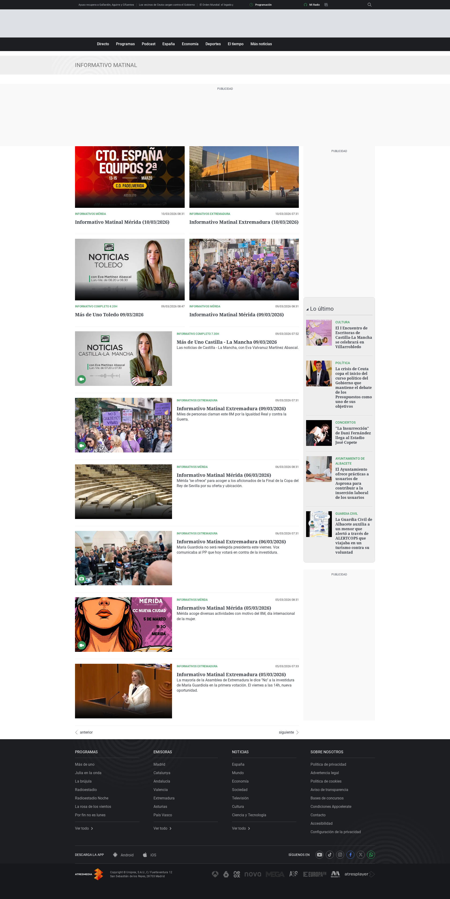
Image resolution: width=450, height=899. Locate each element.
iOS (153, 855)
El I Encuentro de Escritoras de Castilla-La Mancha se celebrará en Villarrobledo (353, 337)
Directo (103, 44)
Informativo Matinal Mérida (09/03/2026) (236, 314)
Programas (125, 44)
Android (127, 855)
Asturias (160, 806)
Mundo (238, 773)
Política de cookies (326, 781)
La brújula (83, 781)
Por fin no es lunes (90, 815)
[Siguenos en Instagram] (340, 855)
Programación (263, 4)
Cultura (238, 806)
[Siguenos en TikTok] (330, 855)
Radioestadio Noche (91, 798)
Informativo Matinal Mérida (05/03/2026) (224, 608)
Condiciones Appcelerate (331, 806)
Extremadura (164, 798)
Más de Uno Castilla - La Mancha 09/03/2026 (227, 342)
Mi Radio (314, 4)
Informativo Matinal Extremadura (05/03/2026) (231, 674)
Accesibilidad (322, 823)
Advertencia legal (325, 773)
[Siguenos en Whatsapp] (371, 855)
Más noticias (261, 44)
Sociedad (240, 789)
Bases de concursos (327, 798)
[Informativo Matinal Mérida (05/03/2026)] (123, 624)
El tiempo (236, 44)
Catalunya (162, 773)
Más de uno (84, 764)
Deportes (213, 44)
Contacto (318, 815)
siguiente (286, 732)
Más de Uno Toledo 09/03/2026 (109, 314)
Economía (190, 44)
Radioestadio (86, 789)
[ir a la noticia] (319, 333)
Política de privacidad (328, 764)
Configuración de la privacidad (336, 832)
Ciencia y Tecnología (249, 815)
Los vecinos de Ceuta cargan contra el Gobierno (167, 5)
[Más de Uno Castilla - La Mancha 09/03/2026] (123, 358)
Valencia (161, 789)
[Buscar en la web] (369, 4)
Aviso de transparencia (329, 789)
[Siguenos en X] (361, 855)
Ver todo (82, 828)
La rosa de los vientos (93, 806)
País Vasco (163, 815)
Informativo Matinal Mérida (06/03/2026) (224, 475)
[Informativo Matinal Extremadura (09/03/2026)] (123, 425)
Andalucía (162, 781)
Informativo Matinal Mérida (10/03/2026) (122, 222)
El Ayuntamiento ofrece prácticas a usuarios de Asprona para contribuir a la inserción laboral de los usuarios (352, 483)
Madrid (159, 764)
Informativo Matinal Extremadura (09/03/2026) (231, 408)
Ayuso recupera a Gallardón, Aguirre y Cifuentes (106, 5)
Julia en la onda (88, 773)
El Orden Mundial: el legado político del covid (226, 5)
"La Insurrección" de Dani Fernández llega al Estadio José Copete (353, 435)
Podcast (148, 44)
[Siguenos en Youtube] (319, 855)
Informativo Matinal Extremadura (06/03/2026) (231, 541)
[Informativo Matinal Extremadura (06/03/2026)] (123, 558)
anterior (86, 732)
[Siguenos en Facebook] (350, 855)
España (168, 44)
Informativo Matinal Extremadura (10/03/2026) (244, 222)
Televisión (240, 798)
